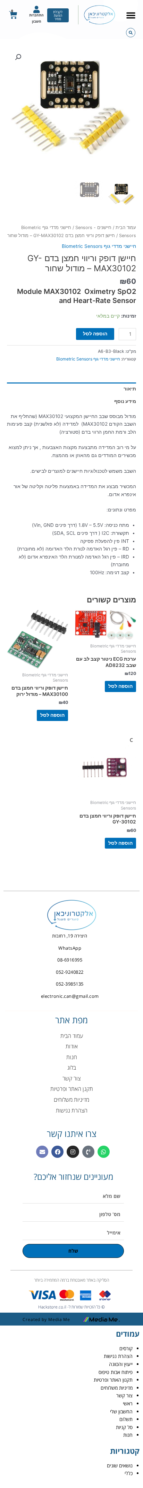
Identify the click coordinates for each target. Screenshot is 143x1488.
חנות (128, 1435)
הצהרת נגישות (118, 1356)
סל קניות (124, 1427)
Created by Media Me (46, 1319)
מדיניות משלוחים (117, 1387)
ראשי (128, 1403)
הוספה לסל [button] (120, 686)
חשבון (36, 21)
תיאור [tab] (130, 389)
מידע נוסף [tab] (125, 401)
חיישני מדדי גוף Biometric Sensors (99, 246)
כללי (129, 1473)
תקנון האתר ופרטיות (113, 1379)
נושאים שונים (120, 1465)
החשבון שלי (121, 1411)
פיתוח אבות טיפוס (116, 1372)
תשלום (126, 1419)
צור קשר (124, 1395)
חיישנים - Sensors (93, 227)
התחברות (36, 15)
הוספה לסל (95, 333)
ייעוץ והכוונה (121, 1364)
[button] (131, 15)
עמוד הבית (126, 227)
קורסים (126, 1348)
